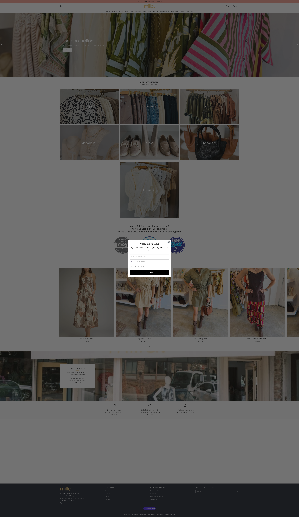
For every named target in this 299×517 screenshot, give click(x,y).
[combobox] (133, 261)
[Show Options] (167, 267)
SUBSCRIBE (149, 272)
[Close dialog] (169, 242)
